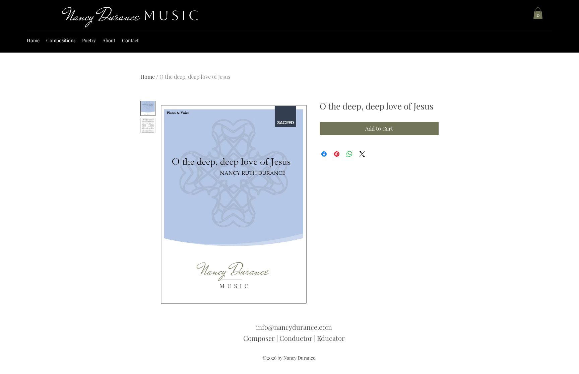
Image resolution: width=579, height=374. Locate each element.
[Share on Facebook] (324, 154)
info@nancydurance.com (294, 326)
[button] (538, 13)
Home (147, 76)
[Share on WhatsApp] (349, 154)
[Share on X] (362, 154)
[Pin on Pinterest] (337, 154)
